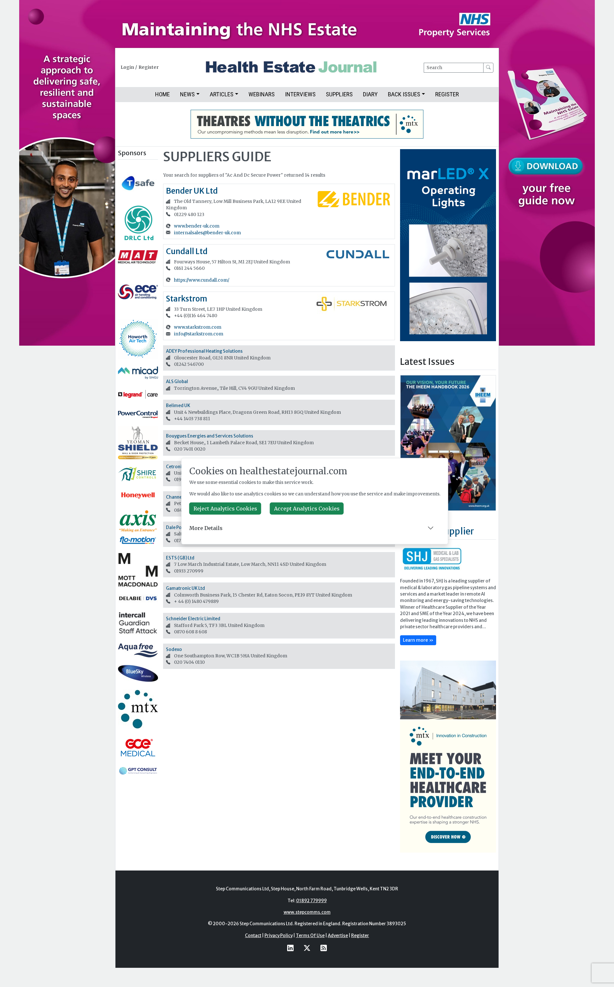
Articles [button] (221, 94)
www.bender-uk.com (196, 226)
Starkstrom (186, 299)
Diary (370, 94)
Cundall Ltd (187, 251)
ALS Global (177, 381)
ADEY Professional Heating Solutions (204, 351)
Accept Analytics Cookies (307, 508)
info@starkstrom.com (198, 334)
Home (162, 94)
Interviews (300, 94)
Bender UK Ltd (192, 191)
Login (127, 67)
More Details (206, 528)
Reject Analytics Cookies (225, 508)
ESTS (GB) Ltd (180, 558)
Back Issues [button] (404, 94)
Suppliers (339, 94)
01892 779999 (311, 900)
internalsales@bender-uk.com (207, 233)
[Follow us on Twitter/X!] (307, 948)
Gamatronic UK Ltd (185, 588)
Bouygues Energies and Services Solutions (209, 436)
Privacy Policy (278, 935)
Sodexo (174, 649)
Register (148, 67)
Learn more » (418, 640)
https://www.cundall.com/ (201, 280)
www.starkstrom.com (197, 327)
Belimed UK (178, 405)
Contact (253, 935)
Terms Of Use (310, 935)
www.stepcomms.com (307, 912)
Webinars (261, 94)
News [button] (187, 94)
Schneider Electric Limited (193, 619)
